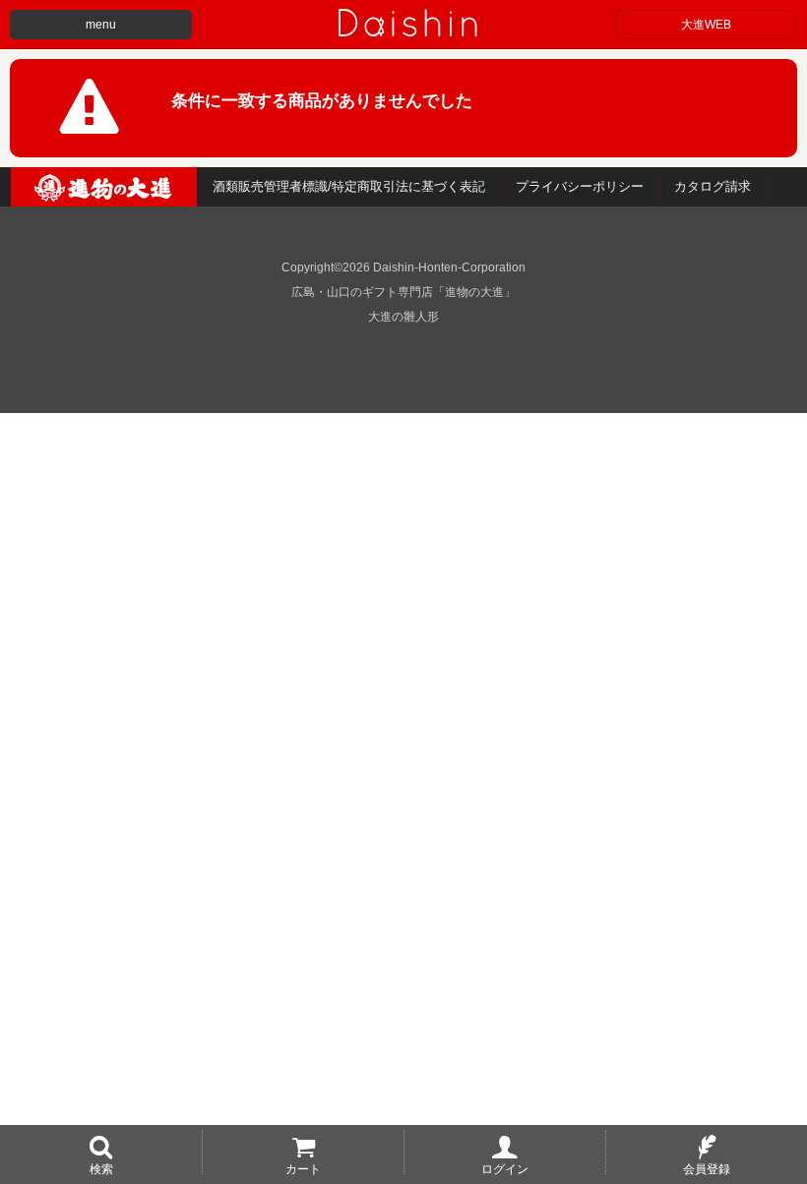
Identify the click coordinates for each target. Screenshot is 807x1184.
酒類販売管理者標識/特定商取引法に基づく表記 (349, 186)
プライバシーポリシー (580, 186)
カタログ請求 (712, 186)
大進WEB (706, 24)
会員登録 (706, 1168)
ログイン (504, 1168)
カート (303, 1168)
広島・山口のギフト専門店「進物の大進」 (403, 292)
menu (101, 24)
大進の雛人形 (403, 317)
